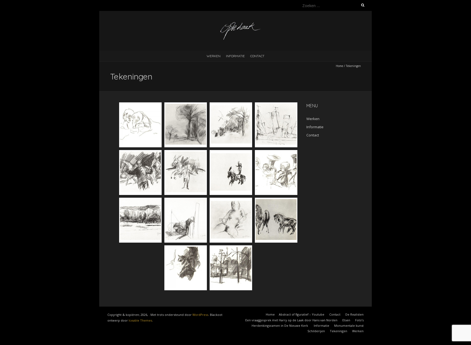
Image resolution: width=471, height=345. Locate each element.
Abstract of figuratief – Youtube (301, 314)
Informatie (235, 56)
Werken (214, 56)
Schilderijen (316, 331)
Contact (257, 56)
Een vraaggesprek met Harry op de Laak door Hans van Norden (291, 320)
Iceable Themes (140, 320)
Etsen (346, 320)
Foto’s (359, 320)
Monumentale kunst (349, 325)
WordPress (200, 315)
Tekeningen (338, 331)
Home (339, 66)
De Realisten (354, 314)
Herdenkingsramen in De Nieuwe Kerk (280, 325)
